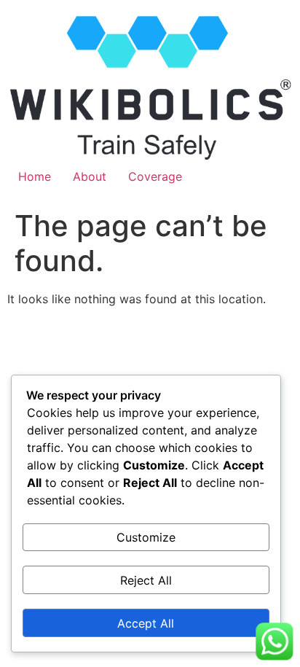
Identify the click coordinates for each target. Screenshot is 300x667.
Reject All (146, 580)
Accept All (145, 623)
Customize (146, 537)
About (89, 176)
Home (34, 176)
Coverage (155, 176)
